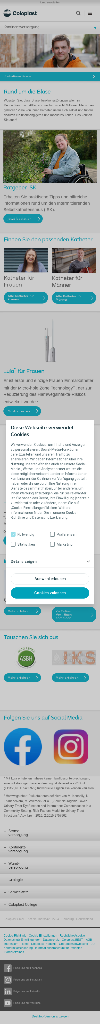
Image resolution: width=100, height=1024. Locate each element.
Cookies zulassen (50, 593)
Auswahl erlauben (50, 578)
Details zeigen (24, 561)
